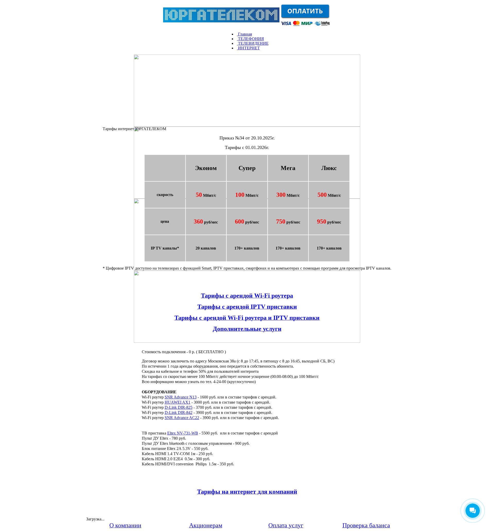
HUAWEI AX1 (177, 402)
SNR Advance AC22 (182, 417)
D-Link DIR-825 (178, 407)
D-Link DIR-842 (178, 412)
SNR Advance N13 (181, 397)
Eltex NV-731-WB (182, 433)
